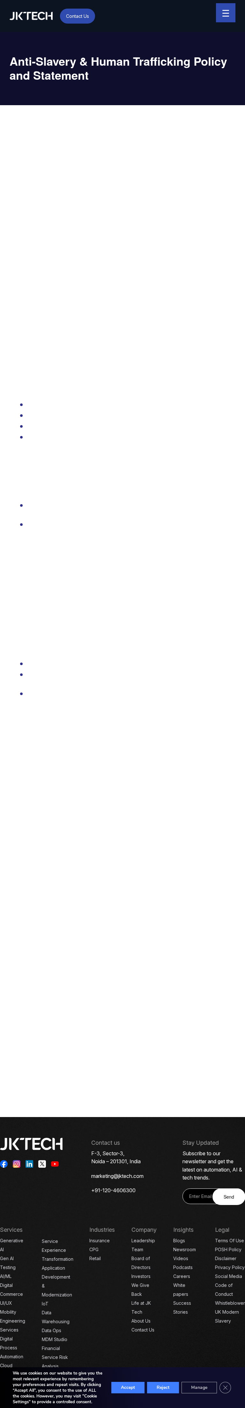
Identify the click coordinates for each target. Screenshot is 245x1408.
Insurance (99, 1240)
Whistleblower (230, 1303)
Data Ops (51, 1330)
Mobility (8, 1312)
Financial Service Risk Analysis (55, 1357)
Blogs (179, 1240)
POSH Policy (228, 1249)
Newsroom (184, 1249)
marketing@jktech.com (117, 1176)
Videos (180, 1258)
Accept (128, 1387)
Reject (163, 1387)
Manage (199, 1387)
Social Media (228, 1276)
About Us (141, 1321)
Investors (141, 1276)
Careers (181, 1276)
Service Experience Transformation (57, 1250)
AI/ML (5, 1276)
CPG (94, 1249)
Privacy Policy (230, 1267)
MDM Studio (54, 1339)
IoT (45, 1303)
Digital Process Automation (11, 1347)
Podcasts (183, 1267)
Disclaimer (225, 1258)
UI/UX (6, 1303)
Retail (95, 1258)
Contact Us (77, 16)
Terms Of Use (229, 1240)
